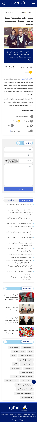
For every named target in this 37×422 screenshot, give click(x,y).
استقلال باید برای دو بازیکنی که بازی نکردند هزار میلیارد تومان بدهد (19, 272)
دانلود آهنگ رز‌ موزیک (26, 356)
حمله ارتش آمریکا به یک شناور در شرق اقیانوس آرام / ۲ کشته (19, 206)
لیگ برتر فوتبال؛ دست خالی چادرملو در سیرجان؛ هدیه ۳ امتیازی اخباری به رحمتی (19, 261)
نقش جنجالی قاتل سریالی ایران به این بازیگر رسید (20, 267)
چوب (13, 356)
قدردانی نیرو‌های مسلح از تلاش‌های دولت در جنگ (20, 239)
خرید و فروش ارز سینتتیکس (24, 385)
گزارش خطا (26, 121)
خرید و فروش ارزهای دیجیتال (24, 393)
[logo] (18, 3)
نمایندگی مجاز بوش (18, 351)
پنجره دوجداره (14, 347)
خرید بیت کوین (27, 347)
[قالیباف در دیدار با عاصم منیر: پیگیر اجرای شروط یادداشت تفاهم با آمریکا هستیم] (26, 320)
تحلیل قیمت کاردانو (11, 381)
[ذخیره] (31, 125)
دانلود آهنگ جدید (27, 364)
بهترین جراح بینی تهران (25, 360)
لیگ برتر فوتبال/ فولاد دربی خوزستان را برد (20, 254)
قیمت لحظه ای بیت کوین (25, 389)
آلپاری (15, 364)
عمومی (23, 13)
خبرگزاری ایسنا (25, 110)
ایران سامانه (14, 420)
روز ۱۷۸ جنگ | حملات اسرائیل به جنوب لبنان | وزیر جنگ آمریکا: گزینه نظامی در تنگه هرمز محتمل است (19, 212)
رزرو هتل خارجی (16, 368)
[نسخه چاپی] (27, 125)
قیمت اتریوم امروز (27, 397)
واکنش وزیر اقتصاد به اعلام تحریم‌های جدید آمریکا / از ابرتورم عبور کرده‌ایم (20, 250)
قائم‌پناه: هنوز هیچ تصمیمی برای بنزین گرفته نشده (20, 228)
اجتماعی (29, 13)
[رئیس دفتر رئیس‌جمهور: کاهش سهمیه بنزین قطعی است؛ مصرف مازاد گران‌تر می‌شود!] (26, 297)
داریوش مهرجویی (16, 131)
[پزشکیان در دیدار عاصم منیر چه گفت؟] (26, 308)
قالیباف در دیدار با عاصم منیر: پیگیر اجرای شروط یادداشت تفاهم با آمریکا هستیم (11, 320)
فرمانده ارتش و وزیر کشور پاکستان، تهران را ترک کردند (19, 233)
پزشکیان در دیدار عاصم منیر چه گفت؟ (21, 257)
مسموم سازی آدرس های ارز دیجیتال (22, 377)
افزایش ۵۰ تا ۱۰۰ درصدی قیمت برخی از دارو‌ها (11, 332)
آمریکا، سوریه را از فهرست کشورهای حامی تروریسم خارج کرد (20, 278)
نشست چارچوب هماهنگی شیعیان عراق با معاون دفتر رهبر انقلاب (20, 244)
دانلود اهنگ (28, 368)
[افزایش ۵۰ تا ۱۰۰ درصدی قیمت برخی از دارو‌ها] (26, 332)
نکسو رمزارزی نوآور (26, 372)
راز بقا (30, 351)
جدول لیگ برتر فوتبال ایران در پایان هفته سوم (19, 223)
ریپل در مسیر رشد (27, 381)
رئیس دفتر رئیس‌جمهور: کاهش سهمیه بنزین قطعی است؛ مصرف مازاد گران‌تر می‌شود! (11, 297)
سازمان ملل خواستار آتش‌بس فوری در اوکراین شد (19, 219)
